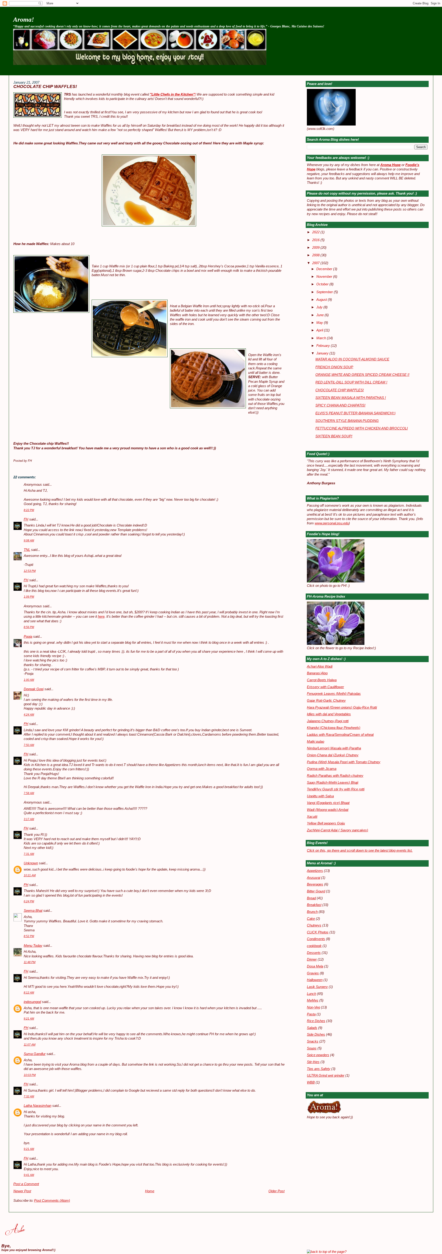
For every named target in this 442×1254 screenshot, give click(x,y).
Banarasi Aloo (317, 673)
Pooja (28, 636)
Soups (312, 1048)
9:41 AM (29, 1175)
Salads (312, 1028)
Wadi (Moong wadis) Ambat (327, 810)
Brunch (312, 912)
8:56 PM (29, 627)
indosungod (32, 1002)
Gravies (313, 973)
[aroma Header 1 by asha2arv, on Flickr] (139, 64)
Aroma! (23, 19)
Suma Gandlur (35, 1054)
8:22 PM (29, 510)
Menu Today (33, 945)
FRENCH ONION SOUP (334, 367)
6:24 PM (29, 901)
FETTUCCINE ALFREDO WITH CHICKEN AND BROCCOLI (361, 428)
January (322, 353)
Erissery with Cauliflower (325, 687)
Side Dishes (316, 1034)
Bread (311, 898)
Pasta (311, 1014)
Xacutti (312, 816)
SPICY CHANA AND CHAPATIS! (340, 405)
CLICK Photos (318, 932)
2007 (316, 263)
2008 (316, 255)
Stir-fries (313, 1062)
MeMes (312, 1000)
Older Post (276, 1191)
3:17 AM (29, 819)
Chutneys (314, 925)
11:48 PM (29, 962)
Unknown (31, 863)
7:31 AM (29, 854)
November (324, 276)
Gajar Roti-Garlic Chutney (326, 700)
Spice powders (318, 1055)
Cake (311, 919)
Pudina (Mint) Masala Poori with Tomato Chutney (343, 762)
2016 (316, 240)
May (320, 322)
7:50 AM (29, 745)
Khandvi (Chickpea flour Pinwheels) (333, 728)
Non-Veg (313, 1007)
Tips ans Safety (318, 1069)
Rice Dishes (316, 1021)
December (324, 269)
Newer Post (22, 1191)
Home (149, 1191)
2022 (316, 232)
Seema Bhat (33, 910)
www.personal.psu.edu (332, 523)
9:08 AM (29, 540)
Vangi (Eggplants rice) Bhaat (328, 803)
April (320, 330)
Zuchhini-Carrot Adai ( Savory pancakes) (337, 830)
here (101, 616)
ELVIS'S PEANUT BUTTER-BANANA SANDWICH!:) (355, 413)
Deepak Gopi (34, 689)
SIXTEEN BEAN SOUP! (333, 436)
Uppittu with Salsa (320, 796)
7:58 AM (29, 793)
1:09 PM (29, 596)
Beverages (315, 884)
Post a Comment (26, 1184)
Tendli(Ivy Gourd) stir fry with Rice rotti (335, 789)
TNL (27, 550)
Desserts (314, 953)
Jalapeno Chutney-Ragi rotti (328, 721)
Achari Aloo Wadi (319, 666)
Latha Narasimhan (37, 1106)
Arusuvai (313, 878)
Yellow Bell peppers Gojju (326, 823)
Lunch (311, 994)
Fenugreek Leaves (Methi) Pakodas (334, 694)
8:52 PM (29, 936)
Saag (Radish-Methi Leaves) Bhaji (332, 782)
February (323, 346)
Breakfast (314, 905)
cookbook (314, 946)
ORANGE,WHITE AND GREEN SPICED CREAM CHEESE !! (362, 375)
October (322, 284)
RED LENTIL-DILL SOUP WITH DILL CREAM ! (351, 382)
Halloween (315, 980)
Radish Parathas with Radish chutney (335, 776)
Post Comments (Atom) (52, 1200)
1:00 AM (29, 679)
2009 (316, 247)
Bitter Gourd (316, 891)
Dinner (312, 959)
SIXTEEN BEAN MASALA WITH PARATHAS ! (350, 398)
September (325, 292)
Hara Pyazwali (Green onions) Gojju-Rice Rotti (342, 707)
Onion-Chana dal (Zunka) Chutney (332, 755)
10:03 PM (30, 1075)
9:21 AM (29, 1018)
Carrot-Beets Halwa (322, 680)
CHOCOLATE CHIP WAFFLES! (45, 86)
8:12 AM (29, 992)
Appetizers (315, 871)
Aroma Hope (390, 165)
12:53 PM (30, 571)
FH (26, 519)
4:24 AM (29, 714)
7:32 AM (29, 1096)
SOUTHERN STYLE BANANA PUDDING (347, 421)
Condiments (316, 939)
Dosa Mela (315, 966)
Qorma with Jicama (321, 769)
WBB (311, 1082)
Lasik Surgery (317, 987)
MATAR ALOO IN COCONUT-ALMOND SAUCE (352, 359)
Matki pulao (315, 741)
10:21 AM (30, 875)
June (320, 315)
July (319, 307)
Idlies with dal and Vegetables (329, 714)
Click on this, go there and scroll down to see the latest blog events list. (360, 850)
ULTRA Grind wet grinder (325, 1075)
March (321, 338)
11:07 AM (29, 1044)
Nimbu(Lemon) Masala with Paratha (334, 748)
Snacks (312, 1041)
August (322, 299)
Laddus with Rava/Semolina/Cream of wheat (340, 735)
